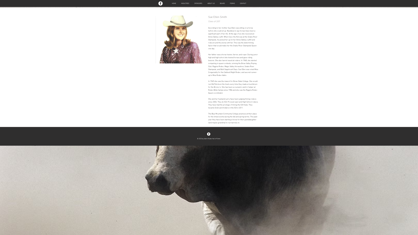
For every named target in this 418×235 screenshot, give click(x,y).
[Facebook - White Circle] (160, 3)
